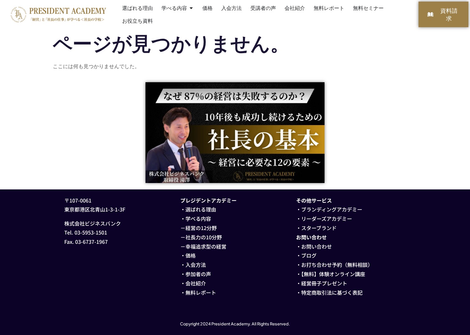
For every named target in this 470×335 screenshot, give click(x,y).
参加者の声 (198, 274)
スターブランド (319, 228)
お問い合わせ (316, 246)
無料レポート (200, 292)
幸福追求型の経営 (205, 246)
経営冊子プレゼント (324, 283)
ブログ (309, 255)
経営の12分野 (201, 228)
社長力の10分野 (203, 237)
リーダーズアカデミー (326, 218)
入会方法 (195, 264)
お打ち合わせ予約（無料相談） (337, 264)
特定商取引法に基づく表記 (332, 292)
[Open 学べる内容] (191, 8)
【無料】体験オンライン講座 (333, 274)
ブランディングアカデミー (331, 209)
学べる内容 (198, 218)
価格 (190, 255)
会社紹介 (195, 283)
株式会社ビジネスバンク (92, 223)
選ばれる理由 (200, 209)
